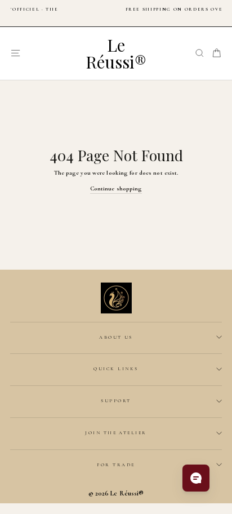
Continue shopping (116, 188)
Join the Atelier (116, 432)
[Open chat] (195, 478)
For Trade (116, 464)
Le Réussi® (116, 53)
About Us (116, 337)
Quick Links (115, 368)
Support (116, 400)
